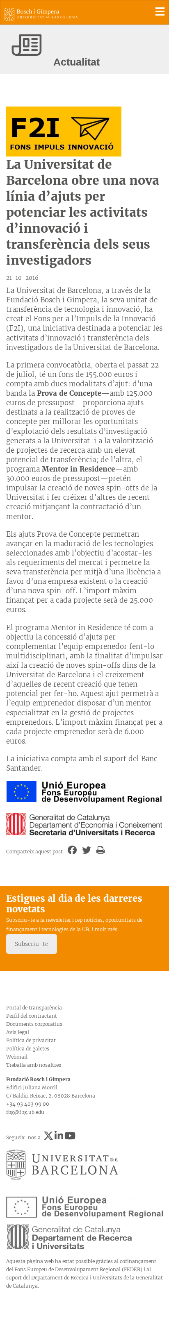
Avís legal (17, 1032)
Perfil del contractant (31, 1016)
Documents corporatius (34, 1024)
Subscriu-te (31, 944)
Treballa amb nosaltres (33, 1065)
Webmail (16, 1057)
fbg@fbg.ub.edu (25, 1112)
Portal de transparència (34, 1008)
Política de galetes (27, 1049)
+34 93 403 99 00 (27, 1104)
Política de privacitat (31, 1040)
